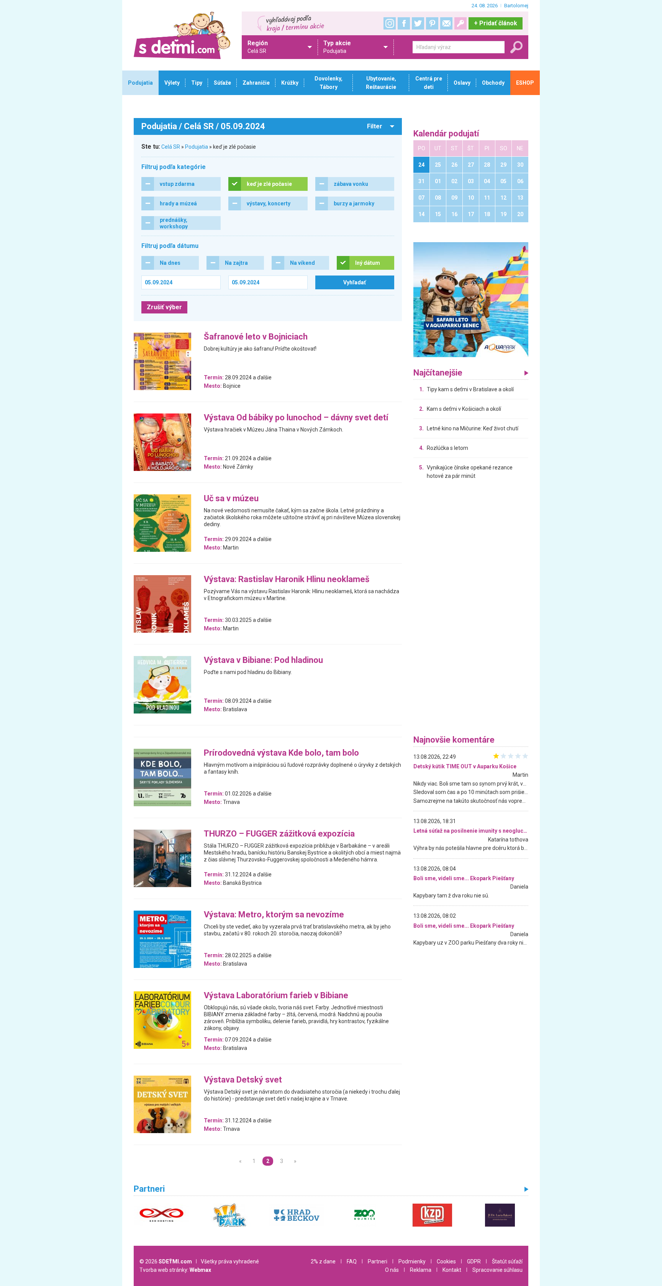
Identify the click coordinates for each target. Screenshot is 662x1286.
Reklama (420, 1270)
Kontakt (451, 1270)
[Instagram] (389, 23)
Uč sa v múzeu (231, 498)
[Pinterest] (432, 23)
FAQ (352, 1261)
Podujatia (196, 147)
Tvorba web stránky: (175, 1270)
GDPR (474, 1261)
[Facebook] (404, 23)
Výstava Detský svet (243, 1080)
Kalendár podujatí (446, 134)
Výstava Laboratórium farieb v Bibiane (276, 995)
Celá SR (170, 147)
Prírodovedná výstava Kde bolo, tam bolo (281, 753)
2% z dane (323, 1261)
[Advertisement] (470, 609)
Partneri (377, 1261)
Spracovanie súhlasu (497, 1270)
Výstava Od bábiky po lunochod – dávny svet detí (296, 417)
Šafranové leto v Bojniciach (256, 337)
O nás (392, 1270)
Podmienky (412, 1261)
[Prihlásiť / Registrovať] (460, 23)
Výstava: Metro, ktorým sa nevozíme (274, 914)
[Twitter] (418, 23)
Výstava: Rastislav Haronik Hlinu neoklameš (286, 579)
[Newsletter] (446, 23)
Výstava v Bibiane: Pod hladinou (263, 660)
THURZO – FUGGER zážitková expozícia (279, 834)
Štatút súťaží (507, 1261)
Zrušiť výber (164, 307)
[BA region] (470, 299)
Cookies (446, 1261)
